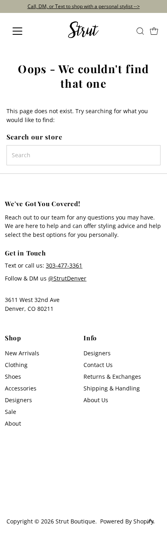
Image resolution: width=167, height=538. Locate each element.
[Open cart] (154, 31)
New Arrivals (22, 353)
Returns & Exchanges (112, 376)
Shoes (13, 376)
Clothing (16, 365)
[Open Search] (140, 31)
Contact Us (98, 365)
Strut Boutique (75, 521)
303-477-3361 (64, 265)
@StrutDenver (67, 278)
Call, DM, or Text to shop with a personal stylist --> (84, 6)
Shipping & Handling (112, 388)
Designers (18, 400)
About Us (96, 400)
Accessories (20, 388)
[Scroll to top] (151, 522)
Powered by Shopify (127, 521)
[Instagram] (11, 498)
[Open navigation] (25, 31)
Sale (10, 412)
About (13, 423)
